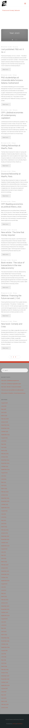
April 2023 (3, 523)
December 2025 (5, 425)
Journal (16, 46)
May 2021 (3, 593)
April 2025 (3, 447)
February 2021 (4, 599)
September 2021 (5, 580)
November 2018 (5, 679)
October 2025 (4, 431)
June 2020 (3, 625)
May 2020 (3, 628)
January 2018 (4, 707)
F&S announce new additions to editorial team (12, 390)
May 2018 (3, 695)
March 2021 (4, 596)
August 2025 (4, 437)
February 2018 (4, 704)
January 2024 (4, 495)
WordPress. (20, 723)
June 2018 (3, 691)
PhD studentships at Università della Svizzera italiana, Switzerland (12, 80)
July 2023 (3, 514)
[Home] (12, 40)
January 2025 (4, 456)
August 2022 (4, 548)
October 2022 (4, 542)
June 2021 (3, 590)
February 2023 (4, 529)
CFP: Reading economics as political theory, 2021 (12, 205)
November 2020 (5, 609)
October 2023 (4, 504)
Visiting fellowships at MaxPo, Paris (10, 146)
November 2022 (5, 539)
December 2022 (5, 536)
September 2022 (5, 545)
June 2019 (3, 656)
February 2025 (4, 453)
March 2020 (4, 634)
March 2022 (4, 561)
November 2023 (5, 501)
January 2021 (4, 602)
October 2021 (4, 577)
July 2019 (3, 653)
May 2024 (3, 482)
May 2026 (3, 409)
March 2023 (4, 526)
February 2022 (4, 564)
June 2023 (3, 517)
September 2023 (5, 507)
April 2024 (3, 485)
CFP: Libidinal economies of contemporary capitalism (12, 115)
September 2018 (5, 685)
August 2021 (4, 583)
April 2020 (3, 631)
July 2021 (3, 587)
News (15, 75)
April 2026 (3, 412)
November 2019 (5, 641)
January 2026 (4, 422)
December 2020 (5, 606)
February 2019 (4, 669)
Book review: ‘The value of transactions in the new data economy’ (12, 265)
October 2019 (4, 644)
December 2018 (5, 675)
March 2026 (4, 415)
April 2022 (3, 558)
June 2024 (3, 479)
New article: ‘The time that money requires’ (12, 233)
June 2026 (3, 406)
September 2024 (5, 469)
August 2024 (4, 472)
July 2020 (3, 622)
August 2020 (4, 618)
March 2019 (4, 666)
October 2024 (4, 466)
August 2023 (4, 510)
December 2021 (5, 571)
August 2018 (4, 688)
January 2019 (4, 672)
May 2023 (3, 520)
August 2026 (4, 403)
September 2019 (5, 647)
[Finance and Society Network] (4, 3)
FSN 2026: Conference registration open (11, 383)
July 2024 (3, 475)
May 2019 (3, 660)
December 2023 (5, 498)
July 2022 (3, 552)
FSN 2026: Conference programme (10, 380)
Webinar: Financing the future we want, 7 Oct (11, 296)
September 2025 (5, 434)
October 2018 (4, 682)
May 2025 (3, 444)
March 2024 (4, 488)
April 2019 (3, 663)
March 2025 (4, 450)
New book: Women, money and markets (11, 386)
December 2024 (5, 460)
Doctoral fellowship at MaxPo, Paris (11, 175)
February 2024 (4, 491)
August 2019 (4, 650)
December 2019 (5, 637)
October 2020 (4, 612)
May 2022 (3, 555)
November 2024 (5, 463)
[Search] (3, 370)
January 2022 (4, 568)
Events (15, 110)
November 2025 (5, 428)
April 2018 (3, 698)
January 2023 (4, 533)
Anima (14, 723)
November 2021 (5, 574)
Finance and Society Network (11, 10)
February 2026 (5, 418)
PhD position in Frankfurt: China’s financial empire (13, 393)
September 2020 (5, 615)
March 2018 (4, 701)
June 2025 (3, 441)
